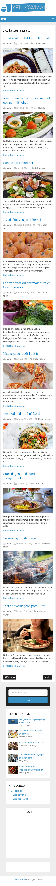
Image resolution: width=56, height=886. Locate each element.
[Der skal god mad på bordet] (28, 436)
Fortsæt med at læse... (14, 90)
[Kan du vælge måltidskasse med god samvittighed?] (28, 125)
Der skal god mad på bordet (23, 414)
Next (47, 677)
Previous (10, 677)
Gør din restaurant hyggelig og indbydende (32, 756)
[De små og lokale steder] (28, 567)
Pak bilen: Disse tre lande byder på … (31, 732)
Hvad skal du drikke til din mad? (26, 38)
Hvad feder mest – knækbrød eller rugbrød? (31, 768)
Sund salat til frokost (18, 163)
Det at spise (40, 43)
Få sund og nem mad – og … (32, 742)
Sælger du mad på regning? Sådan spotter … (32, 721)
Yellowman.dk (20, 880)
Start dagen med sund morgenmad (19, 476)
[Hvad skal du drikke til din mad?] (28, 60)
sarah (8, 43)
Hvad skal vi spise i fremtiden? (25, 220)
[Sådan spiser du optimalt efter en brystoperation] (28, 312)
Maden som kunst (19, 799)
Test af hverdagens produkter (24, 606)
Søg (28, 700)
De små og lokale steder (20, 538)
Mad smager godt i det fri (21, 353)
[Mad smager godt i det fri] (28, 376)
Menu (4, 19)
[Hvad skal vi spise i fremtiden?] (28, 245)
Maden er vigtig (18, 795)
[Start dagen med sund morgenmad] (28, 500)
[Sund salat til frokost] (28, 185)
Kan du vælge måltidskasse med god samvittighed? (26, 100)
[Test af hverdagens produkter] (28, 635)
